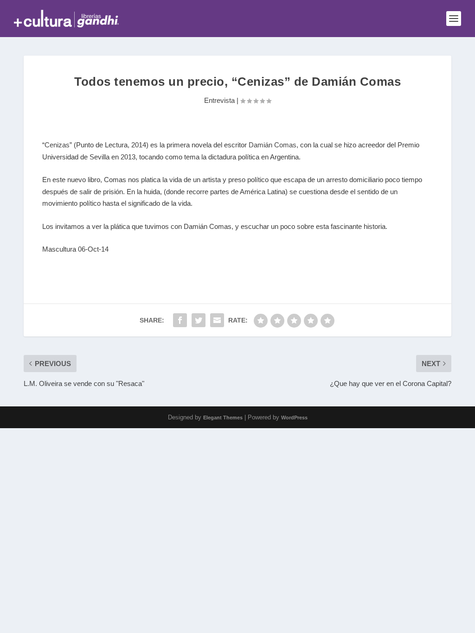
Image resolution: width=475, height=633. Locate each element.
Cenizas (57, 145)
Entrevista (219, 100)
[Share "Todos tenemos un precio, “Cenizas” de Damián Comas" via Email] (217, 320)
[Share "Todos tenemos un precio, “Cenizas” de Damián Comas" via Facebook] (180, 320)
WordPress (294, 417)
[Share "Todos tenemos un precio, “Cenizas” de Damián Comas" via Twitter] (198, 320)
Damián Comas (272, 145)
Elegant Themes (223, 417)
